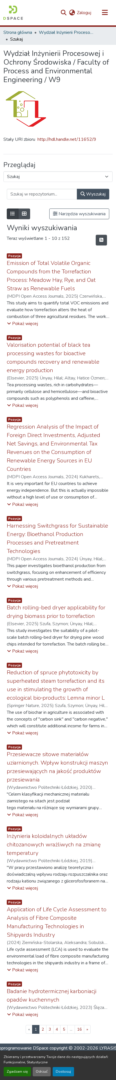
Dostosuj (63, 1071)
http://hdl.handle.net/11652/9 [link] (66, 139)
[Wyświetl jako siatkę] (24, 213)
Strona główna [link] (17, 32)
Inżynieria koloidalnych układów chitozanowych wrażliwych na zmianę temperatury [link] (54, 844)
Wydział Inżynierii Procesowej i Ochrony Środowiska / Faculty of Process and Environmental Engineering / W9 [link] (67, 32)
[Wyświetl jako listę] (13, 213)
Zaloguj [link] (84, 13)
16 (79, 1029)
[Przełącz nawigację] (105, 12)
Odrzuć (42, 1071)
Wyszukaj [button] (95, 194)
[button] (13, 13)
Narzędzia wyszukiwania (81, 214)
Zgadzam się (17, 1071)
